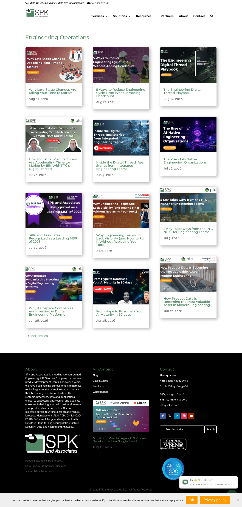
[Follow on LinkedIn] (177, 416)
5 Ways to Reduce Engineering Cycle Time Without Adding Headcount (120, 93)
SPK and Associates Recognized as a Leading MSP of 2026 (53, 238)
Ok (191, 500)
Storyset (57, 460)
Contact (199, 16)
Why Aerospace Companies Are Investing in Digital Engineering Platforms (51, 311)
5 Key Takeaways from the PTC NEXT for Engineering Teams (188, 230)
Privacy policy (215, 500)
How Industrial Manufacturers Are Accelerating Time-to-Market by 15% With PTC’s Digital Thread (53, 164)
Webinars (98, 386)
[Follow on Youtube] (191, 416)
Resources (143, 16)
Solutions (120, 16)
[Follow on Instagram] (184, 416)
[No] (237, 500)
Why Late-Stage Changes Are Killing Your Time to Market (52, 91)
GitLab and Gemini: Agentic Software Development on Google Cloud (119, 440)
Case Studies (100, 380)
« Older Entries (36, 336)
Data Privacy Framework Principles (45, 466)
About (183, 16)
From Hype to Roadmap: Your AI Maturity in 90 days (120, 313)
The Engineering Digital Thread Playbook (183, 91)
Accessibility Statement (39, 471)
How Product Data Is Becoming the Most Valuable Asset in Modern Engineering (187, 302)
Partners (167, 16)
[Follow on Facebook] (163, 416)
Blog (95, 375)
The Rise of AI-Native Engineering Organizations (185, 160)
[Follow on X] (170, 416)
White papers (100, 391)
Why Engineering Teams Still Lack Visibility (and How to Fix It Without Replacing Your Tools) (120, 240)
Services (97, 16)
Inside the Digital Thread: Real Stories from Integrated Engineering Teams (120, 165)
